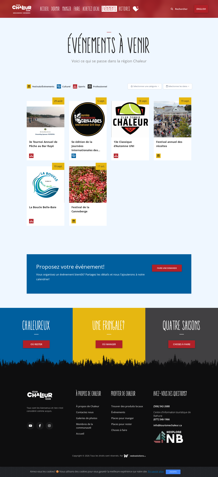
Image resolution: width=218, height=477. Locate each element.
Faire (77, 9)
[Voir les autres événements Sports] (31, 156)
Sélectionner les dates (178, 86)
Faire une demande (167, 268)
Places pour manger (122, 418)
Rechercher (181, 8)
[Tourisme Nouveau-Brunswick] (168, 435)
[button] (40, 86)
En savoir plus (156, 471)
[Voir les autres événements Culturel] (73, 156)
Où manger (109, 344)
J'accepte (173, 472)
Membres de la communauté (84, 425)
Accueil (44, 9)
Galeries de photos (86, 418)
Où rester (36, 344)
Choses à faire (181, 344)
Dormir (56, 9)
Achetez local (91, 9)
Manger (67, 9)
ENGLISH (201, 8)
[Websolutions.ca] (135, 455)
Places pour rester (121, 424)
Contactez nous (85, 412)
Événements (109, 9)
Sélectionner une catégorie (145, 86)
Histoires (124, 9)
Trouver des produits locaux (127, 406)
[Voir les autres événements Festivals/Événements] (158, 156)
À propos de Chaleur (87, 406)
